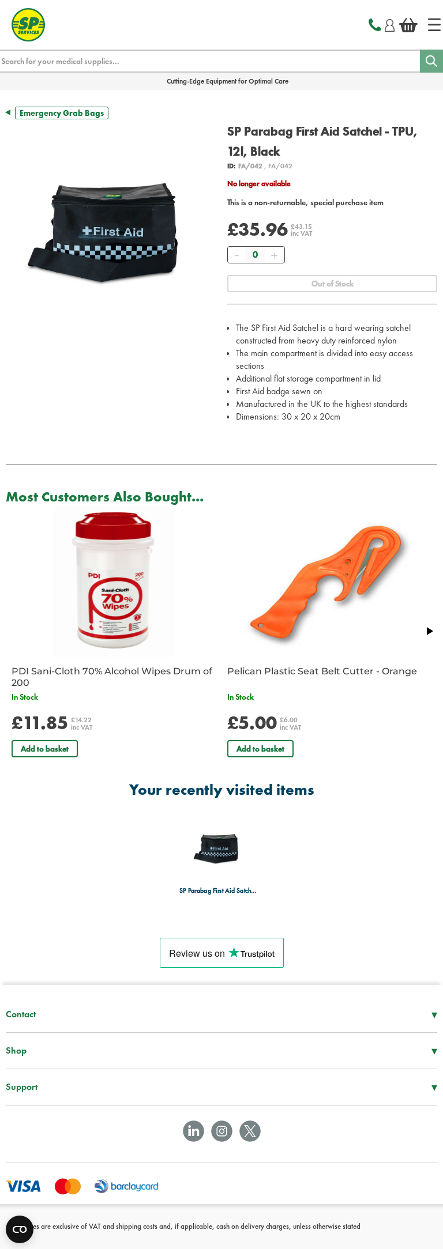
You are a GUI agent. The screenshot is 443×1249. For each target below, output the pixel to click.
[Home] (434, 24)
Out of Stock (332, 283)
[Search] (431, 61)
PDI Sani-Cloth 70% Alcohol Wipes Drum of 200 (112, 677)
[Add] (274, 255)
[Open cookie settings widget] (19, 1229)
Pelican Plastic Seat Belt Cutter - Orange (322, 671)
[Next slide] (429, 631)
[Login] (390, 23)
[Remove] (236, 255)
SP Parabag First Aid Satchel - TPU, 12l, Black (218, 890)
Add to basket (45, 749)
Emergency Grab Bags (62, 113)
